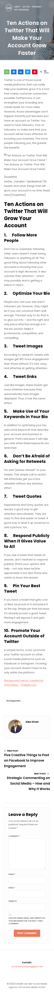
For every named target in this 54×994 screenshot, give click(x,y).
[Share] (20, 72)
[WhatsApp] (6, 72)
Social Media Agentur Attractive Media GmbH (28, 985)
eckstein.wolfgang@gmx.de (27, 966)
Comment (14, 836)
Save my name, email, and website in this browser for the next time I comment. (26, 921)
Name (11, 874)
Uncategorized (13, 700)
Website (12, 901)
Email (11, 887)
